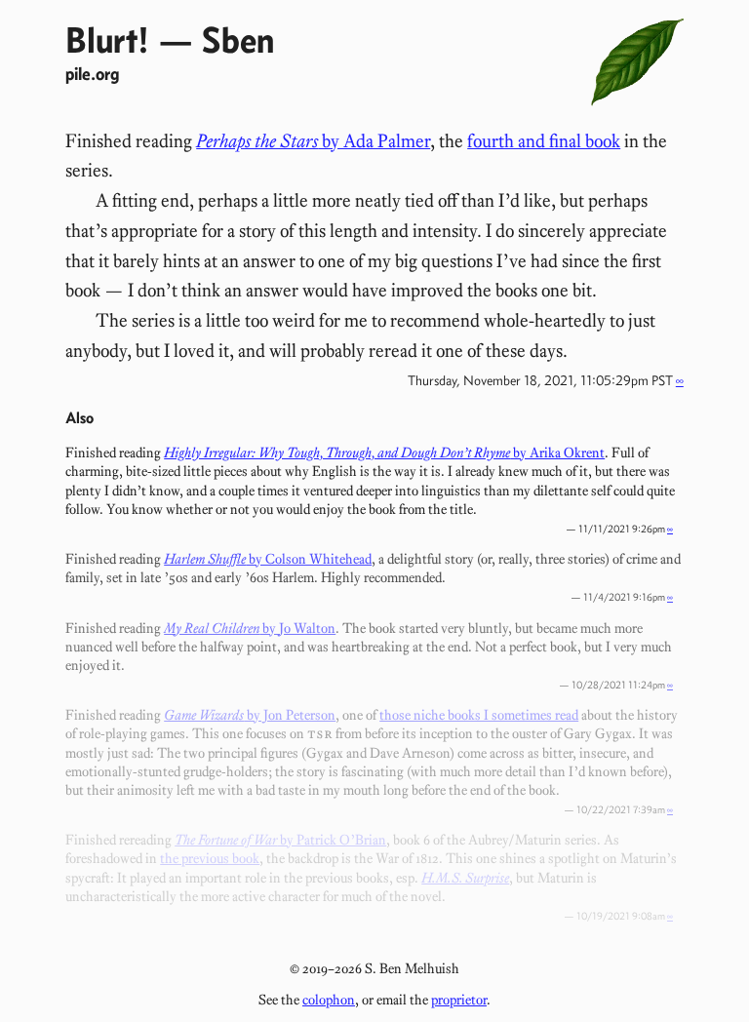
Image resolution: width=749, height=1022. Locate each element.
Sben (238, 39)
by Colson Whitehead (268, 559)
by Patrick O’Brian (280, 839)
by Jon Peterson (249, 715)
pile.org (92, 73)
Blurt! (107, 39)
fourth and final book (543, 141)
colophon (328, 999)
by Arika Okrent (384, 452)
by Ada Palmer (313, 141)
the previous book (209, 858)
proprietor (459, 999)
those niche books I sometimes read (478, 715)
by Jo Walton (249, 628)
